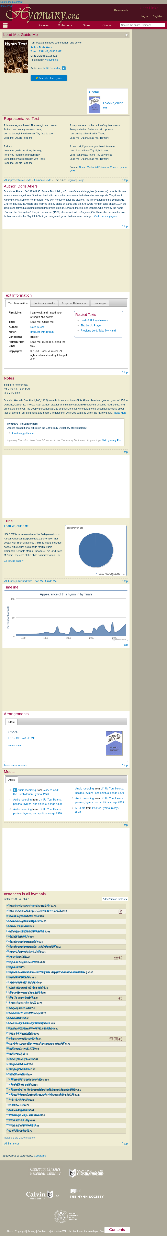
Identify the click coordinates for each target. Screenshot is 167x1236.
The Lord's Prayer (91, 325)
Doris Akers (37, 326)
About (10, 1231)
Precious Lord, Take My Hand (98, 330)
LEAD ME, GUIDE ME (16, 526)
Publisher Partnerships (85, 1231)
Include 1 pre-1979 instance (19, 1137)
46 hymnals (51, 59)
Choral (94, 92)
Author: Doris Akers (41, 47)
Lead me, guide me (23, 433)
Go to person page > (105, 216)
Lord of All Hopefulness (94, 320)
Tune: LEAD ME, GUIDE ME (46, 51)
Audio (11, 779)
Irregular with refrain (42, 331)
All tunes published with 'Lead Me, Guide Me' (30, 581)
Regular (71, 180)
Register (157, 16)
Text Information (17, 303)
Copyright (20, 1231)
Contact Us (43, 1231)
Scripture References (74, 303)
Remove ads (121, 10)
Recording (55, 68)
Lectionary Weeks (44, 303)
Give (102, 1231)
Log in (144, 16)
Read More (120, 412)
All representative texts (18, 180)
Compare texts (43, 180)
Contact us (40, 1155)
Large (81, 180)
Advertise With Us (61, 1231)
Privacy (31, 1231)
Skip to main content (11, 2)
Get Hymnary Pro (111, 440)
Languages (99, 303)
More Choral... (15, 745)
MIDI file (80, 807)
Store (86, 25)
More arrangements (15, 765)
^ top (125, 180)
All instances (12, 1143)
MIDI (45, 68)
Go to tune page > (14, 560)
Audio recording (27, 790)
